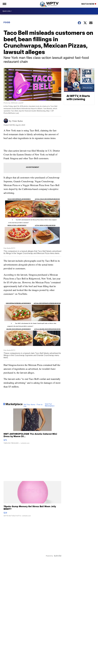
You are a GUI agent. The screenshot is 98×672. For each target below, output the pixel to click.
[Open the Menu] (4, 4)
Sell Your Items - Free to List (33, 405)
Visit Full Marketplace (49, 405)
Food (7, 22)
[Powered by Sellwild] (57, 556)
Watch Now (88, 4)
